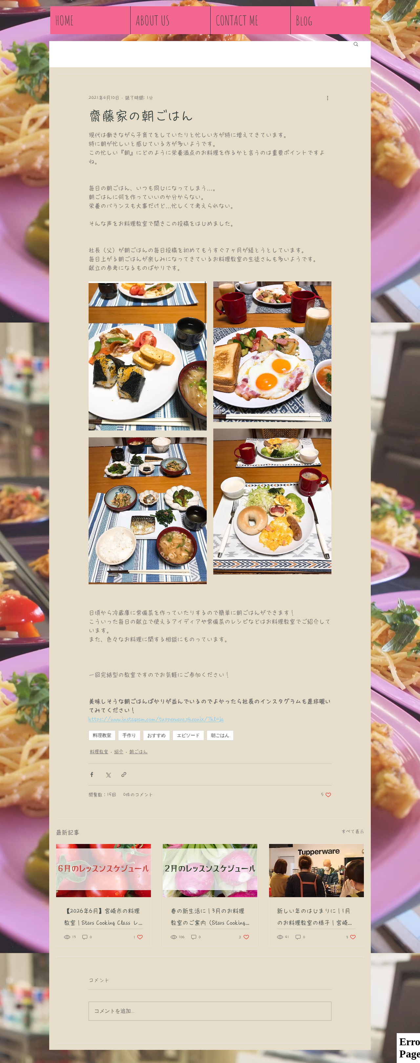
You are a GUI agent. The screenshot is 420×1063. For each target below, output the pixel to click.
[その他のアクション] (327, 98)
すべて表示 (352, 831)
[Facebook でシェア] (92, 774)
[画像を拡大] (148, 356)
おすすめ (156, 735)
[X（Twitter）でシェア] (108, 774)
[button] (356, 43)
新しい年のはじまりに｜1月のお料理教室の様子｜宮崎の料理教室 (315, 918)
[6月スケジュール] (103, 870)
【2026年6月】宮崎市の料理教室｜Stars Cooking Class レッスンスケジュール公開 (102, 918)
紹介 (118, 751)
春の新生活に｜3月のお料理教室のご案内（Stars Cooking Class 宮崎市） (208, 918)
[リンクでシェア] (124, 774)
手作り (129, 735)
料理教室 (102, 735)
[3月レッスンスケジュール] (210, 870)
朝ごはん (220, 735)
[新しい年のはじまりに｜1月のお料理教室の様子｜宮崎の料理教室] (316, 870)
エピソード (188, 735)
